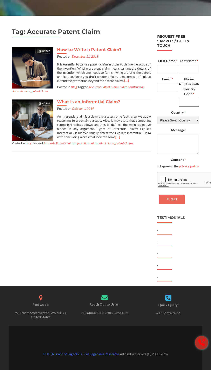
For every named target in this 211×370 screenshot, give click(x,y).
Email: (167, 79)
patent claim (40, 91)
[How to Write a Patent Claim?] (32, 67)
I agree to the (179, 166)
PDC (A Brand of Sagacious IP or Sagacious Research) (81, 354)
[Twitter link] (105, 343)
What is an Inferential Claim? (88, 101)
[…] (126, 81)
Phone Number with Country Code (189, 86)
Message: (178, 130)
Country (178, 112)
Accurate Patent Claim (104, 87)
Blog (74, 87)
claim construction (132, 87)
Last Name (189, 61)
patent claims (124, 143)
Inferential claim (85, 143)
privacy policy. (189, 166)
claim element (21, 91)
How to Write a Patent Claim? (89, 49)
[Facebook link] (100, 343)
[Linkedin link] (111, 343)
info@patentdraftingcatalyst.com (104, 312)
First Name (167, 61)
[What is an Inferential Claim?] (32, 119)
